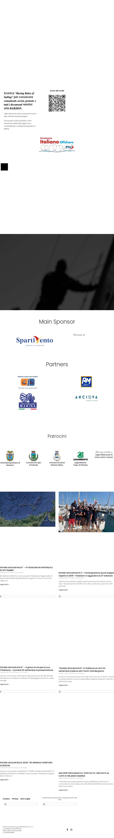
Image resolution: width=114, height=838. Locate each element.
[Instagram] (71, 830)
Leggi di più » (63, 590)
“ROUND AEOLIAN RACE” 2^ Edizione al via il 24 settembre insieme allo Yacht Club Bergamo (82, 669)
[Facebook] (67, 830)
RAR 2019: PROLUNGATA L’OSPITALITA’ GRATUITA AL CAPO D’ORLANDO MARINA (84, 774)
